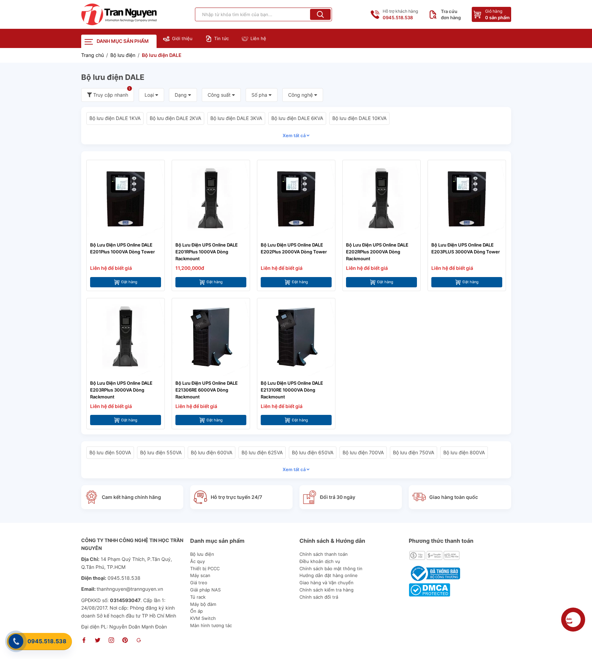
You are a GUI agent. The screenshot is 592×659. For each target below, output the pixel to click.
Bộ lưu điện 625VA (262, 452)
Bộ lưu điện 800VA (464, 452)
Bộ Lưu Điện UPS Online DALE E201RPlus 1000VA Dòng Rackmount (206, 251)
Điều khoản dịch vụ (319, 561)
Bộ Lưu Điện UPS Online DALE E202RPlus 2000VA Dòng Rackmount (377, 251)
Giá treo (198, 582)
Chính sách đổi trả (318, 597)
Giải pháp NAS (205, 589)
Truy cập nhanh (111, 93)
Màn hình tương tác (211, 625)
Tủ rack (198, 597)
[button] (320, 14)
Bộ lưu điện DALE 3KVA (236, 118)
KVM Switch (203, 618)
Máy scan (200, 575)
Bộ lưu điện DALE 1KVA (114, 118)
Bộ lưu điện (202, 554)
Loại (150, 95)
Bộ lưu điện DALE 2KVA (175, 118)
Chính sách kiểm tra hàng (326, 589)
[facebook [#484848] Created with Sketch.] (84, 641)
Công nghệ (301, 95)
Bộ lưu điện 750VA (413, 452)
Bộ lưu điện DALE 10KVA (359, 118)
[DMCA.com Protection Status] (429, 589)
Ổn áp (196, 611)
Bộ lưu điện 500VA (110, 452)
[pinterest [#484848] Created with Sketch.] (125, 641)
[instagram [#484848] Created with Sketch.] (111, 641)
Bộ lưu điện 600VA (211, 452)
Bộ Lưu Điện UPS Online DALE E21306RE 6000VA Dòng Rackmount (206, 389)
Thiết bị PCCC (205, 568)
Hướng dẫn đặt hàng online (328, 575)
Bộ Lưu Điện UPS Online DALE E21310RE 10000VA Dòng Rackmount (292, 389)
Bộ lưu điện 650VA (312, 452)
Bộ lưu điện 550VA (161, 452)
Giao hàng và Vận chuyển (326, 582)
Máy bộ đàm (203, 604)
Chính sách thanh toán (323, 554)
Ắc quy (197, 561)
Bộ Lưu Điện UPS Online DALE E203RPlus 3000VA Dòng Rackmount (121, 389)
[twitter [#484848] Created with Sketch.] (97, 641)
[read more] (119, 14)
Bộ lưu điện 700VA (363, 452)
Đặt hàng (129, 281)
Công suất (220, 95)
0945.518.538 (46, 641)
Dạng (181, 95)
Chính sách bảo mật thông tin (330, 568)
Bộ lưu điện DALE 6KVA (297, 118)
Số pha (260, 95)
